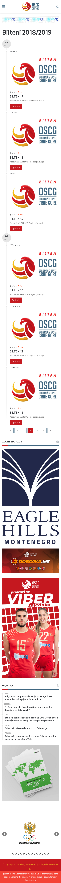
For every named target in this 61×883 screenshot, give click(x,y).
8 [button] (32, 854)
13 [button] (45, 854)
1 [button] (13, 854)
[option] (29, 832)
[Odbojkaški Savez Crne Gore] (30, 6)
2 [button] (16, 854)
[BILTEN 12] (34, 387)
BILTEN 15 (16, 218)
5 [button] (24, 854)
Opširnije (16, 106)
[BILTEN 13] (34, 326)
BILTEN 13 (16, 351)
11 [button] (40, 854)
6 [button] (26, 854)
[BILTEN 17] (34, 71)
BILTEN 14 (16, 290)
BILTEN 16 (16, 157)
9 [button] (34, 854)
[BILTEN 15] (34, 194)
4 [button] (21, 854)
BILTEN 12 (16, 412)
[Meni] (3, 7)
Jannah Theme (9, 874)
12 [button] (42, 854)
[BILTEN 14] (34, 265)
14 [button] (48, 854)
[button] (4, 834)
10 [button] (37, 854)
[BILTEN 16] (34, 132)
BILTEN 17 (16, 96)
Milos (14, 92)
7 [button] (29, 854)
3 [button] (18, 854)
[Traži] (57, 7)
